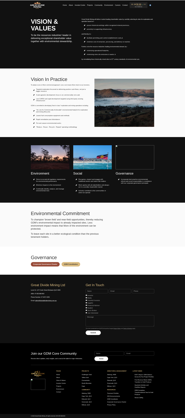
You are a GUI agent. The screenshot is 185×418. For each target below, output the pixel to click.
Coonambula (86, 380)
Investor (90, 295)
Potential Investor (93, 300)
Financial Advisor (93, 305)
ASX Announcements (113, 396)
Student (90, 308)
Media (89, 298)
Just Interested (92, 313)
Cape (83, 386)
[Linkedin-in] (153, 5)
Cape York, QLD (87, 396)
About (71, 5)
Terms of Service (127, 328)
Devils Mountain (86, 383)
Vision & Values (61, 380)
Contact (125, 5)
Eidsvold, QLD (86, 399)
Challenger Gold (87, 374)
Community (98, 5)
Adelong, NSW (86, 393)
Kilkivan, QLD (86, 405)
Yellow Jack (85, 377)
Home (65, 5)
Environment (108, 5)
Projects (90, 5)
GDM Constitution (112, 399)
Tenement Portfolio (113, 393)
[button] (107, 25)
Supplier (90, 303)
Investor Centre (80, 5)
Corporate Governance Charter (116, 402)
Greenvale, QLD (87, 402)
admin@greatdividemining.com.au (46, 300)
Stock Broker (92, 310)
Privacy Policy (117, 328)
